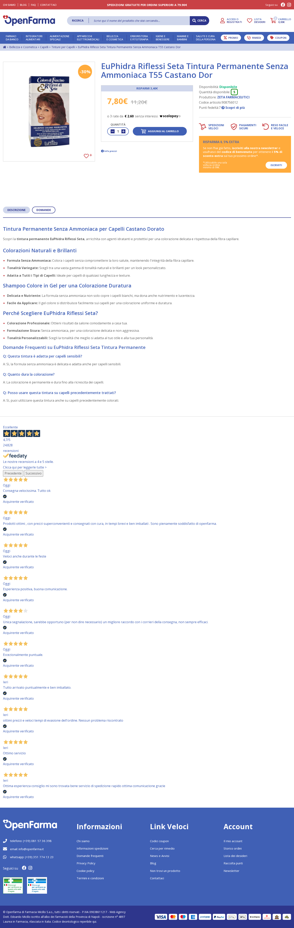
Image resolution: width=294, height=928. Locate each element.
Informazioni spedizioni (92, 848)
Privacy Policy (86, 863)
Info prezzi (110, 151)
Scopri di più (235, 107)
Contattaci (48, 5)
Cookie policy (85, 871)
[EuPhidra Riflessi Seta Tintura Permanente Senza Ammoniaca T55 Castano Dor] (49, 111)
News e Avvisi (159, 856)
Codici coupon (159, 841)
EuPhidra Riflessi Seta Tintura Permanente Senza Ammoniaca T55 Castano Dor (129, 47)
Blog (23, 5)
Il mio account (233, 841)
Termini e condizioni (90, 878)
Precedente (13, 473)
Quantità (118, 124)
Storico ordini (233, 848)
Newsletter (231, 871)
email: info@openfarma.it (27, 849)
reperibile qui (88, 921)
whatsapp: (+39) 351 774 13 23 (32, 857)
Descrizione (16, 210)
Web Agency (118, 912)
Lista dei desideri (235, 856)
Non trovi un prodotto (165, 871)
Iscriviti (276, 165)
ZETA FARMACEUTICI (233, 97)
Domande (43, 210)
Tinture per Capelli (63, 47)
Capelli (44, 47)
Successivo (34, 473)
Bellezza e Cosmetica (23, 47)
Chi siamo (83, 841)
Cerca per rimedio (162, 848)
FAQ (33, 5)
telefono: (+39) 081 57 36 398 (31, 841)
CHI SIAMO (9, 5)
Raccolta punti (233, 863)
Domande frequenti (90, 856)
